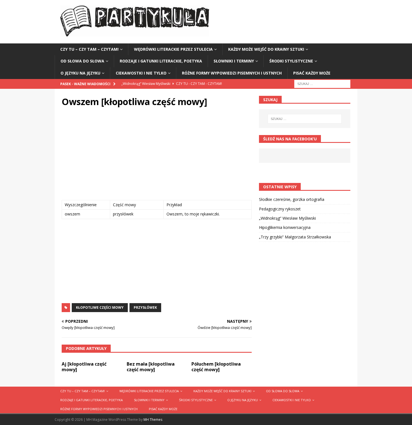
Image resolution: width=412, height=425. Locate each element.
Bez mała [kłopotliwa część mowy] (151, 367)
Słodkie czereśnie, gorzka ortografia (291, 199)
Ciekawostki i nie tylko (141, 73)
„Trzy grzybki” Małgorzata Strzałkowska (295, 237)
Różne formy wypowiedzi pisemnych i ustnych (232, 73)
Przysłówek (145, 307)
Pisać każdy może (311, 73)
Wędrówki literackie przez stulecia (173, 49)
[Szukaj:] (322, 83)
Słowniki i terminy (234, 61)
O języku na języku (80, 73)
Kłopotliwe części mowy (100, 307)
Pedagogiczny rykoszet (280, 209)
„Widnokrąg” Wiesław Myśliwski (287, 218)
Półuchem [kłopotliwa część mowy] (216, 367)
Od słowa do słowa (82, 61)
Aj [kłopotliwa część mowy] (84, 367)
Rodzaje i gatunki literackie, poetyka (161, 61)
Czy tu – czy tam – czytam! (89, 49)
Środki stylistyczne (291, 61)
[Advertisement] (157, 155)
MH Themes (152, 419)
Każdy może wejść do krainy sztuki (266, 49)
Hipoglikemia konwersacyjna (285, 227)
